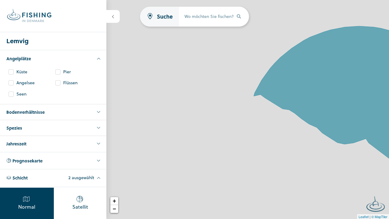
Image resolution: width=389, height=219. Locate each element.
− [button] (114, 209)
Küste (21, 72)
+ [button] (114, 201)
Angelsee (25, 82)
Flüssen (70, 82)
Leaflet (364, 216)
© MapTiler (379, 216)
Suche (165, 16)
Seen (21, 94)
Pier (67, 72)
